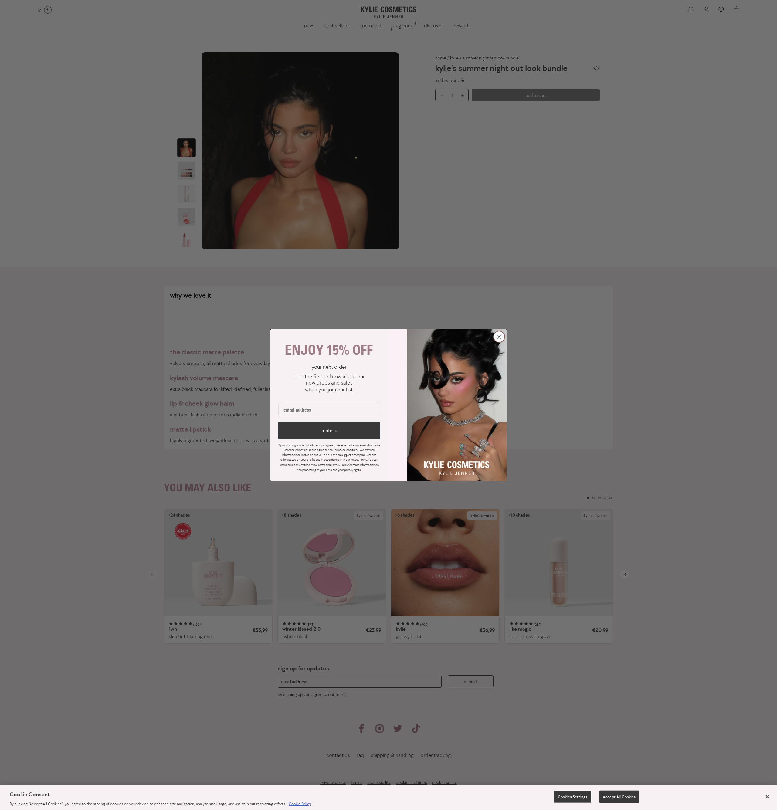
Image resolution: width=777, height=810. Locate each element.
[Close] (767, 796)
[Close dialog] (499, 336)
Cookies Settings (572, 796)
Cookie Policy (300, 803)
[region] (388, 797)
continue (329, 430)
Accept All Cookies (619, 796)
